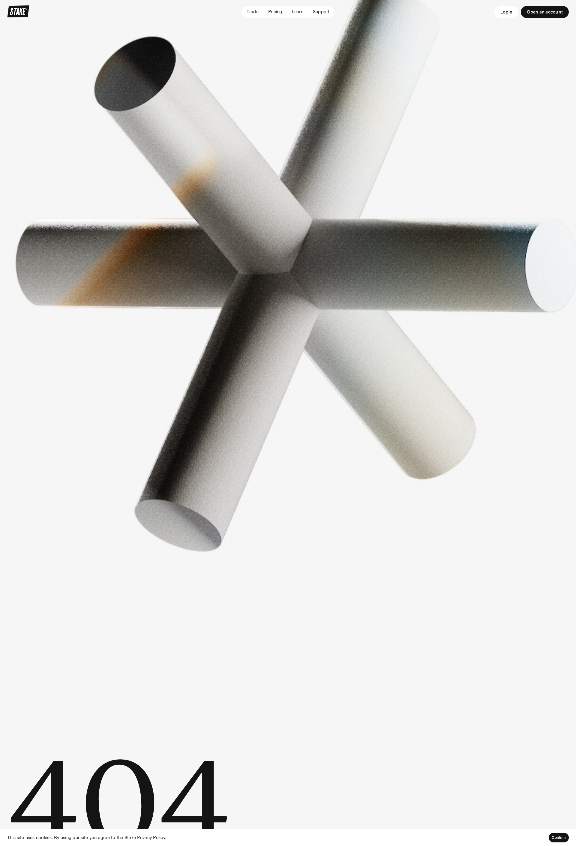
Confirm (559, 838)
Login (506, 12)
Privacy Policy (151, 837)
